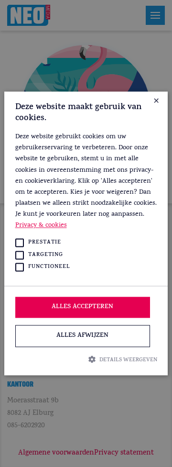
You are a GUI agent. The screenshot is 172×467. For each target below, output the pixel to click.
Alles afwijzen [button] (82, 336)
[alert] (86, 233)
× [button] (156, 102)
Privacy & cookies (41, 226)
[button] (86, 359)
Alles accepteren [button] (82, 307)
